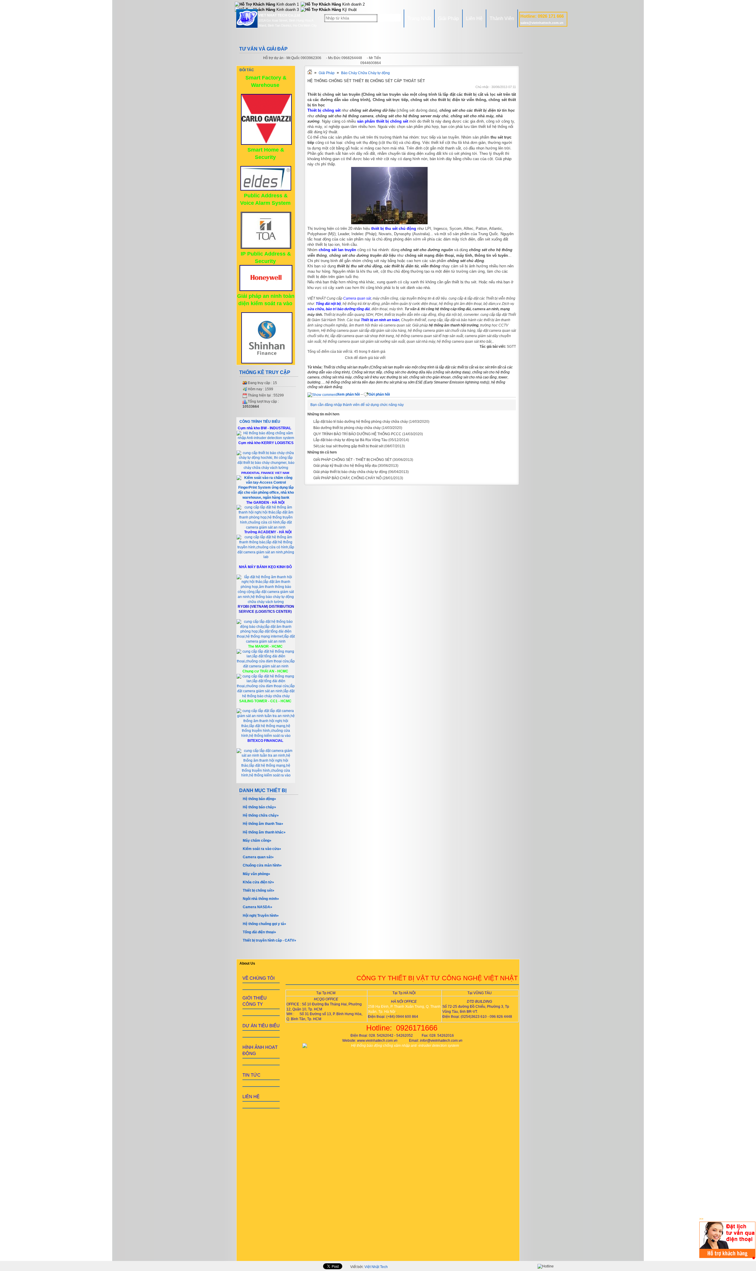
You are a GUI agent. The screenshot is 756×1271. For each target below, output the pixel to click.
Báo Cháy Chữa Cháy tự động (365, 73)
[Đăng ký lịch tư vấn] (727, 1257)
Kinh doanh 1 (287, 4)
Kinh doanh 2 (353, 4)
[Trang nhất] (309, 73)
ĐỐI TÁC (246, 70)
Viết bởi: (369, 1267)
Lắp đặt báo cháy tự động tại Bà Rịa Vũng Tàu (350, 440)
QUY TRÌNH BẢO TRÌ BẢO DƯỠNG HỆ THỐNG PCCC (357, 434)
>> (701, 1219)
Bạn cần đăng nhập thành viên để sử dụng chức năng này (357, 405)
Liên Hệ (474, 18)
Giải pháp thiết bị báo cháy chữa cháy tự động (350, 472)
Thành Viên (502, 18)
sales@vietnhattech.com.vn (541, 23)
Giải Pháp (448, 18)
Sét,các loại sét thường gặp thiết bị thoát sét (348, 446)
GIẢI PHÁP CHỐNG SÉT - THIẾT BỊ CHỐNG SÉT (352, 460)
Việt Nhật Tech (376, 1267)
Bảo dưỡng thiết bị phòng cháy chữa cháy (347, 428)
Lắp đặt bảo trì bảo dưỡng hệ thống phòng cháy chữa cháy (360, 422)
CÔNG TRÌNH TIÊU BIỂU (259, 422)
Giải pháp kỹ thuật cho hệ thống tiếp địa (345, 466)
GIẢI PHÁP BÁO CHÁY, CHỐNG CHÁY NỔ (347, 478)
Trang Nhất (419, 18)
